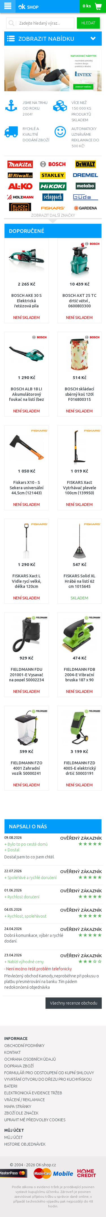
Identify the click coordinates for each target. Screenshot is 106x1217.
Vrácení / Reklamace (24, 1099)
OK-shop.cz (46, 1165)
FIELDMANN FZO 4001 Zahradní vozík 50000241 (26, 768)
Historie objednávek (25, 1144)
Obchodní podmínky (24, 1045)
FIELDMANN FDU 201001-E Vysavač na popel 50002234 (26, 674)
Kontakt (12, 1052)
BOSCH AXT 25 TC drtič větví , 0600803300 (79, 300)
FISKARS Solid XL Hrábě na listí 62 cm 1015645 (80, 581)
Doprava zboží (19, 1066)
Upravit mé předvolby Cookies (34, 1120)
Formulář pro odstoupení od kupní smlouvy (49, 1073)
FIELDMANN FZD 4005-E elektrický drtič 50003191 (79, 768)
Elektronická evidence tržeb (33, 1093)
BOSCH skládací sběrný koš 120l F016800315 (79, 394)
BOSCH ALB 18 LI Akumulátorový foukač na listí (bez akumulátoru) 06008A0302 (26, 399)
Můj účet (13, 1137)
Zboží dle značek (21, 1113)
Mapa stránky (17, 1106)
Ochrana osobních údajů (30, 1059)
